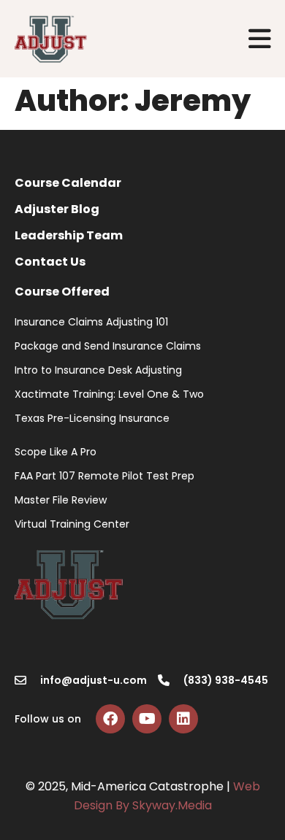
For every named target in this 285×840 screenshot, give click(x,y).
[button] (260, 39)
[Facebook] (110, 718)
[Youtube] (147, 718)
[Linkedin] (183, 718)
